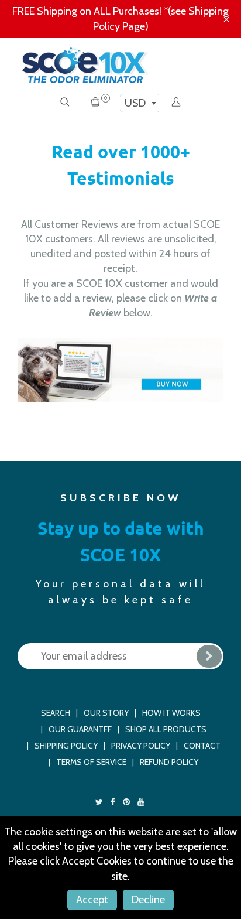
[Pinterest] (127, 802)
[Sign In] (176, 103)
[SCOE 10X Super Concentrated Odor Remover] (120, 369)
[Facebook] (114, 802)
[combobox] (140, 103)
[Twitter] (100, 802)
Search (55, 713)
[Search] (65, 103)
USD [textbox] (135, 103)
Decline (148, 899)
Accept (92, 899)
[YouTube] (141, 802)
